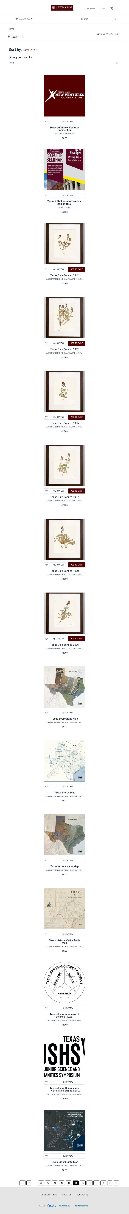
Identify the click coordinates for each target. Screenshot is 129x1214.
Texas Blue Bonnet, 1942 (64, 275)
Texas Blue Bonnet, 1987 (64, 497)
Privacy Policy (64, 1206)
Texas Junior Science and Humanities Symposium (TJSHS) (64, 1091)
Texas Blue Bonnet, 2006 (64, 644)
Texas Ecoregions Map (64, 718)
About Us (66, 1195)
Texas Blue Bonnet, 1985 (64, 423)
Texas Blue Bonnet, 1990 (64, 570)
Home (11, 29)
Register (91, 9)
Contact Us (82, 1195)
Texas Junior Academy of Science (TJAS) (64, 1015)
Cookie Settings (49, 1195)
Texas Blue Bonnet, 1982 (64, 349)
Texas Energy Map (64, 792)
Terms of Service (81, 1206)
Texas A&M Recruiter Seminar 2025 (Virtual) (64, 202)
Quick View (67, 121)
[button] (64, 62)
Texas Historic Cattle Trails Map (64, 941)
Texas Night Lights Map (64, 1162)
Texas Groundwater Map (64, 866)
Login (102, 9)
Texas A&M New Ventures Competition (64, 129)
